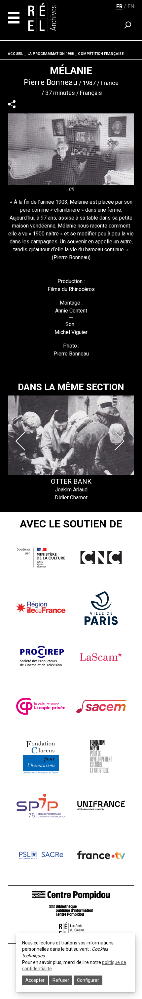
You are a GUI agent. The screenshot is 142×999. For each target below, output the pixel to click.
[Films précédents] (21, 441)
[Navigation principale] (13, 17)
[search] (127, 25)
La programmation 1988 (50, 54)
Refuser (61, 980)
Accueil (15, 54)
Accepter (35, 980)
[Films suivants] (120, 441)
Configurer (88, 980)
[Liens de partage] (12, 104)
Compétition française (101, 54)
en (130, 6)
